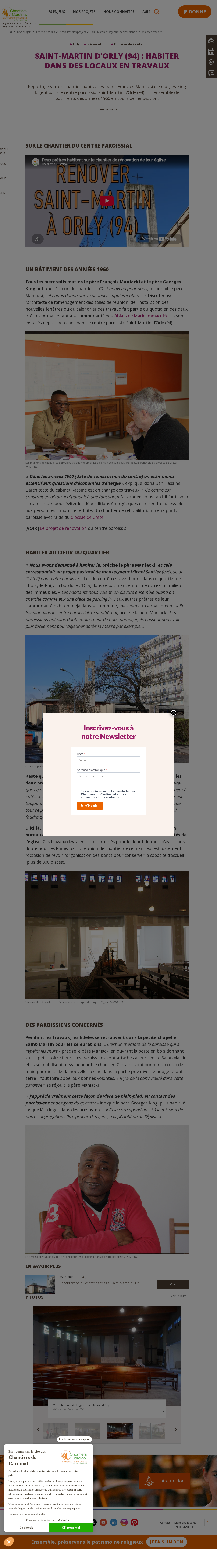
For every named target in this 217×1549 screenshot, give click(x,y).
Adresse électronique (92, 769)
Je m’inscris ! (90, 805)
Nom (81, 753)
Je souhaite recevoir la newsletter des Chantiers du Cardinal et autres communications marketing (108, 794)
